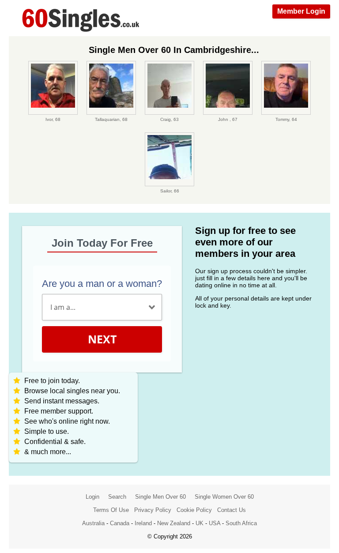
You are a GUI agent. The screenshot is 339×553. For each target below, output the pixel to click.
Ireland (143, 523)
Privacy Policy (152, 510)
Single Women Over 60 (224, 496)
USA (214, 523)
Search (117, 496)
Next (102, 338)
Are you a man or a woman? (102, 283)
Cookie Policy (194, 510)
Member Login (301, 11)
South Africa (241, 523)
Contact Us (231, 510)
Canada (119, 523)
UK (199, 523)
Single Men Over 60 (160, 496)
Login (92, 496)
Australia (93, 523)
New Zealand (173, 523)
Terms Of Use (111, 510)
